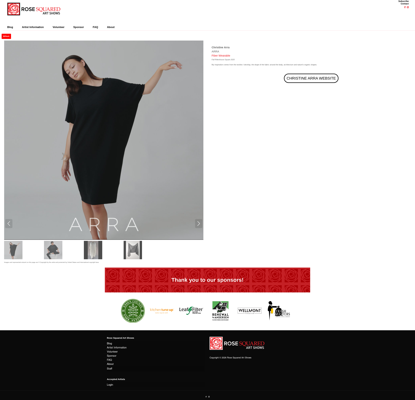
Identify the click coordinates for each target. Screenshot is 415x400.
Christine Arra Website (311, 78)
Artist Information (117, 347)
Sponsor (111, 355)
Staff (109, 368)
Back (7, 36)
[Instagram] (209, 396)
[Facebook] (206, 396)
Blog (109, 343)
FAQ (109, 360)
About (110, 364)
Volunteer (112, 351)
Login (110, 384)
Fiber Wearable (221, 55)
